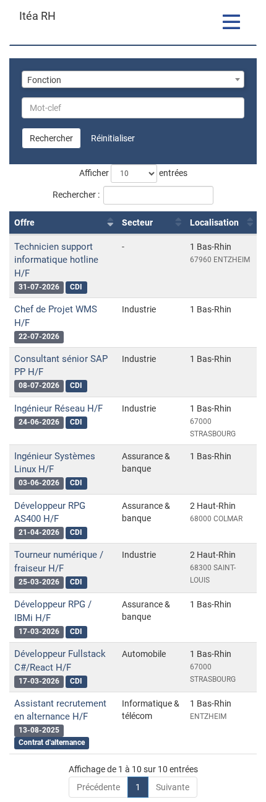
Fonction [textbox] (44, 80)
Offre (24, 222)
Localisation (214, 222)
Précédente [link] (98, 787)
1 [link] (137, 787)
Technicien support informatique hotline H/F (56, 260)
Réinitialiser (113, 138)
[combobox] (133, 79)
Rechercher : (76, 195)
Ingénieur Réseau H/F (58, 408)
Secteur (137, 222)
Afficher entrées (133, 173)
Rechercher (51, 138)
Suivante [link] (172, 787)
